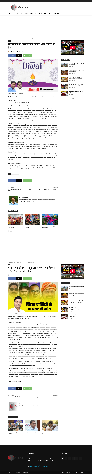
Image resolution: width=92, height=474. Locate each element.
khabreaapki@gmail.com (39, 465)
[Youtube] (83, 1)
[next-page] (11, 231)
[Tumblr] (79, 1)
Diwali (13, 173)
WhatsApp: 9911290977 (43, 466)
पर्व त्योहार (14, 38)
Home (9, 38)
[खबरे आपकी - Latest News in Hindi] (16, 458)
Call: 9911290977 (33, 466)
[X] (81, 1)
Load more (72, 98)
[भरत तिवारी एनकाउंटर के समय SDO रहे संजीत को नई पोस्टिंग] (64, 93)
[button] (82, 13)
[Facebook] (75, 1)
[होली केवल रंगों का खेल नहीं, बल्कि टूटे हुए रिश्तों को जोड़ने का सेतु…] (50, 219)
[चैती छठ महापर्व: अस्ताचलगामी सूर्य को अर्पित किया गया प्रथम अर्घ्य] (15, 219)
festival (17, 173)
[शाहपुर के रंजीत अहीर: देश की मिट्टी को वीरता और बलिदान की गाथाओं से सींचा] (64, 79)
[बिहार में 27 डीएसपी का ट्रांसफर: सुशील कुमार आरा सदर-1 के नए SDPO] (64, 86)
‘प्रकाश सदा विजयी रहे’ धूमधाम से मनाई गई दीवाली (48, 189)
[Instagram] (66, 458)
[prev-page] (8, 231)
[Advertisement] (57, 7)
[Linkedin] (69, 458)
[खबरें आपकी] (19, 7)
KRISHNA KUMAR (14, 51)
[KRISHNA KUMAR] (8, 51)
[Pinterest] (77, 1)
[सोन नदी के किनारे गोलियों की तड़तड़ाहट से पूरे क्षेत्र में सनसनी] (64, 65)
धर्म (11, 38)
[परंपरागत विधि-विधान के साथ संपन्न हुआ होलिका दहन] (33, 219)
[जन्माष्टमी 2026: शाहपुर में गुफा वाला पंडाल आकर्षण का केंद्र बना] (64, 72)
